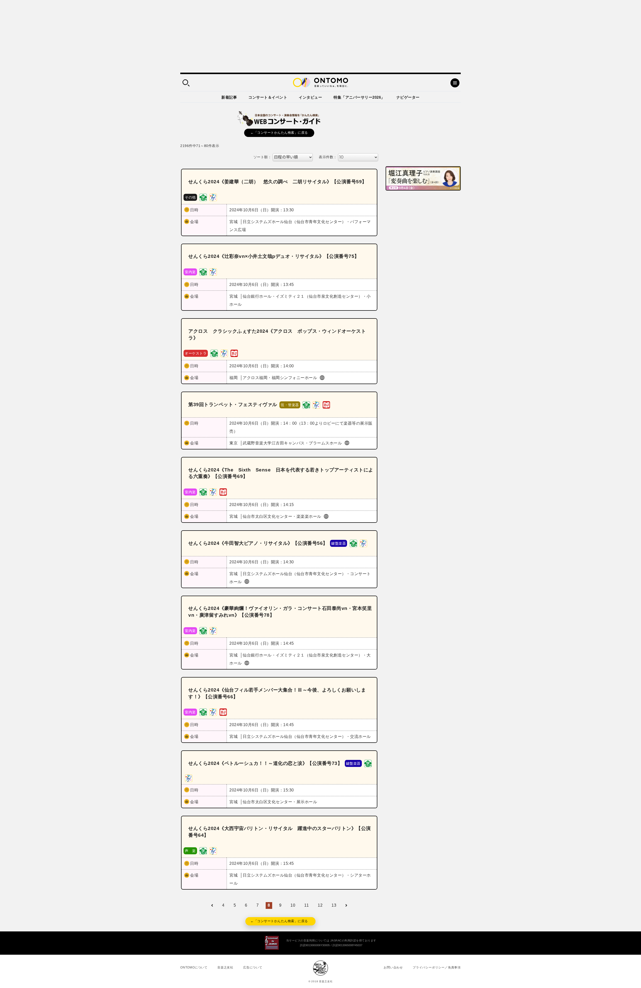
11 (306, 905)
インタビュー (310, 97)
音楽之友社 (225, 967)
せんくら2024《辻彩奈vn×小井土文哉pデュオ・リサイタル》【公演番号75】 (273, 256)
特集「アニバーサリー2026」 (359, 97)
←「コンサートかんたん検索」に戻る (279, 132)
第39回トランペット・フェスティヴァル (232, 404)
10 (292, 905)
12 (320, 905)
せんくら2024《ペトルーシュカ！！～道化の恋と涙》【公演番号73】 (265, 763)
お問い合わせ (393, 967)
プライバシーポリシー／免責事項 (437, 967)
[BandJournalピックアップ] (234, 353)
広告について (252, 967)
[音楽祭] (213, 197)
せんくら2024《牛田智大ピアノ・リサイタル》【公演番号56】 (258, 543)
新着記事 (229, 97)
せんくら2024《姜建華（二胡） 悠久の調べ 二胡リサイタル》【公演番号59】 (277, 181)
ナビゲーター (408, 97)
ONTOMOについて (194, 967)
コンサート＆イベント (267, 97)
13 (334, 905)
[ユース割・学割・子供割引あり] (203, 197)
